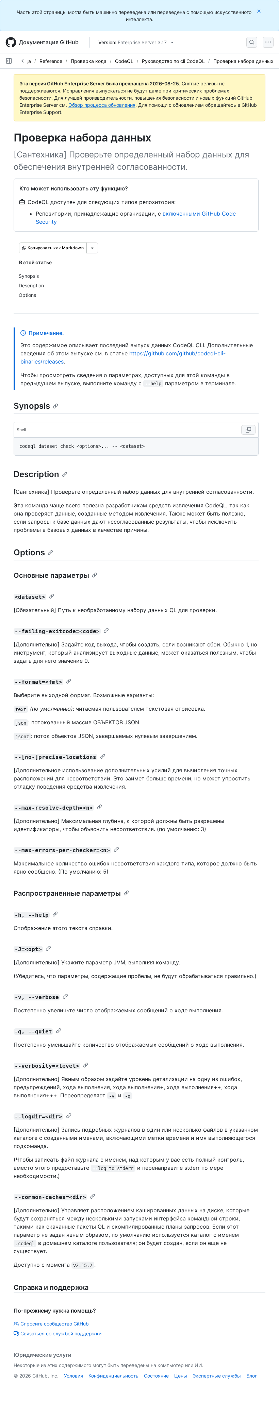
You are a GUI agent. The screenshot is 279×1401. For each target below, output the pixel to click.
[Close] (259, 11)
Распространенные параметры (67, 893)
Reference (50, 61)
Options (29, 552)
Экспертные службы (217, 1376)
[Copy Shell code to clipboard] (248, 430)
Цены (180, 1376)
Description (36, 474)
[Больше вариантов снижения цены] (92, 247)
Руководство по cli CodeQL (173, 61)
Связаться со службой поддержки (60, 1333)
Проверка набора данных (243, 61)
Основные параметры (51, 575)
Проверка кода (88, 61)
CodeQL (124, 61)
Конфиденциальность (113, 1376)
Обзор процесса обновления (101, 105)
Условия (73, 1376)
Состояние (156, 1376)
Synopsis (32, 406)
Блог (251, 1376)
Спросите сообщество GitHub (54, 1324)
